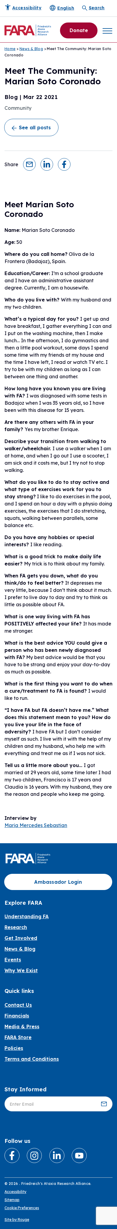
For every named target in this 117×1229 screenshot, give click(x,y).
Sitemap (12, 1200)
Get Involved (20, 938)
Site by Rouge (16, 1219)
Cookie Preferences (21, 1208)
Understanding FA (26, 916)
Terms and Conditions (31, 1059)
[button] (29, 164)
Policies (13, 1048)
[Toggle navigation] (107, 30)
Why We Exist (21, 970)
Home (10, 48)
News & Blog (31, 48)
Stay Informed (25, 1089)
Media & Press (21, 1027)
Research (15, 927)
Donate (79, 30)
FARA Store (18, 1037)
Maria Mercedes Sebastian (35, 825)
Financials (16, 1016)
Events (12, 960)
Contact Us (18, 1005)
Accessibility (15, 1191)
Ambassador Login (58, 882)
